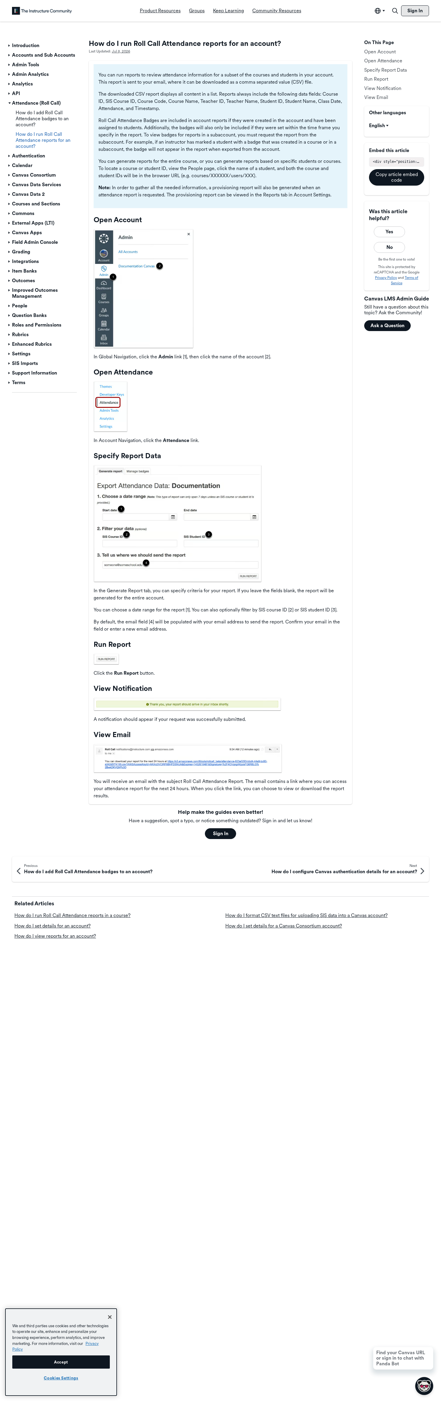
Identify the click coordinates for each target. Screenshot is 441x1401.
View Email (376, 97)
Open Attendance (383, 61)
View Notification (382, 88)
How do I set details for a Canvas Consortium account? (283, 926)
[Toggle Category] (9, 46)
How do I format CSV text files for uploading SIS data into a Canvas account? (306, 915)
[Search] (395, 10)
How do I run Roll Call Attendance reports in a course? (72, 915)
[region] (61, 1352)
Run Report (376, 79)
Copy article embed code (397, 177)
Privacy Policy (386, 278)
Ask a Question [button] (387, 325)
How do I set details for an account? (52, 926)
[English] (42, 11)
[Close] (109, 1317)
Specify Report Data (385, 70)
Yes (389, 231)
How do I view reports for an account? (55, 936)
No (389, 247)
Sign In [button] (220, 833)
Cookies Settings (61, 1378)
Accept (61, 1362)
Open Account (380, 52)
